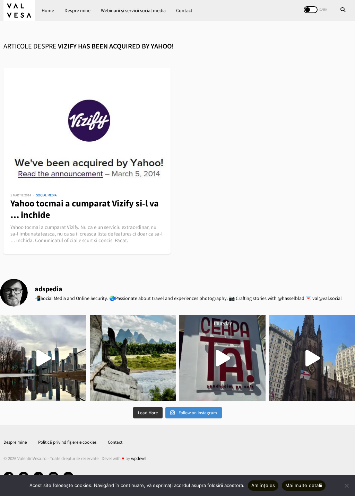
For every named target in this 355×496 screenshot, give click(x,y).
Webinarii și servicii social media (133, 10)
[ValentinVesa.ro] (19, 10)
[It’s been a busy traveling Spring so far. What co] (43, 358)
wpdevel (138, 458)
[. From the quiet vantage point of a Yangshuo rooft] (133, 358)
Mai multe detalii (303, 485)
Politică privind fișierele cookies (67, 442)
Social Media (46, 195)
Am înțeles (263, 485)
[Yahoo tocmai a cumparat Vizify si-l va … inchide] (87, 125)
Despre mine (77, 10)
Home (48, 10)
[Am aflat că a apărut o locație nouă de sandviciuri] (222, 358)
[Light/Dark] (311, 9)
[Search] (343, 10)
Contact (184, 10)
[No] (346, 485)
